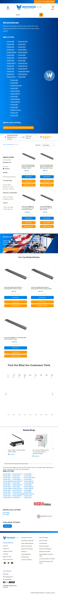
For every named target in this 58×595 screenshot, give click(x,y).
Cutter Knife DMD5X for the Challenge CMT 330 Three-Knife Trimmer (28, 208)
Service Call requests (45, 548)
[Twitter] (8, 563)
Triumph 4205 (10, 47)
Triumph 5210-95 (22, 63)
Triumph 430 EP (11, 63)
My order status (7, 579)
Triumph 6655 (14, 104)
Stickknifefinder (9, 144)
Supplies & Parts (8, 199)
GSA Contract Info (8, 559)
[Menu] (8, 7)
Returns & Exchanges (27, 548)
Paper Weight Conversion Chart (46, 555)
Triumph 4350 (10, 68)
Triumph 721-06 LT (15, 110)
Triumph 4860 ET (22, 57)
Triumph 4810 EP (22, 41)
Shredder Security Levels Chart (46, 562)
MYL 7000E (6, 514)
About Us (5, 546)
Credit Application (26, 554)
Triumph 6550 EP (15, 93)
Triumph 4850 (22, 55)
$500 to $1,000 (8, 186)
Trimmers (7, 168)
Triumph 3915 (10, 44)
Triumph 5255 (14, 80)
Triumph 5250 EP (22, 74)
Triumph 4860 (22, 60)
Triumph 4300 (10, 57)
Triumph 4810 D (11, 76)
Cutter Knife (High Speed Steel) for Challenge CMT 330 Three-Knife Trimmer (46, 166)
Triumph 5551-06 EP (16, 85)
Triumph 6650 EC (15, 99)
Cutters (6, 166)
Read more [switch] (7, 526)
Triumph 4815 (22, 47)
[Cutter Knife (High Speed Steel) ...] (29, 156)
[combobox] (29, 15)
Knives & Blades (8, 197)
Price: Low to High (8, 207)
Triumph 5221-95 (22, 68)
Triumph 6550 (14, 96)
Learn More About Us (11, 249)
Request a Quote (7, 551)
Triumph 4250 (10, 55)
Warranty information (44, 551)
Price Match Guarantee (27, 540)
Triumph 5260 (14, 82)
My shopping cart (8, 576)
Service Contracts (44, 546)
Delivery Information (26, 546)
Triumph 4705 (10, 74)
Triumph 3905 (10, 41)
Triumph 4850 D (22, 49)
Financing (24, 551)
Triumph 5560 (14, 88)
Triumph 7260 (14, 115)
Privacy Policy (25, 557)
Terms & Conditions (26, 559)
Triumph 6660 (14, 107)
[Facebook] (5, 563)
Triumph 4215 (10, 49)
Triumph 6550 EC (15, 91)
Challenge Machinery (10, 176)
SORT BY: (38, 145)
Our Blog (5, 554)
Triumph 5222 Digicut (24, 71)
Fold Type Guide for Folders (47, 558)
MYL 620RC (6, 512)
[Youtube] (12, 563)
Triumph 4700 (10, 71)
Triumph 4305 (10, 60)
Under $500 (7, 184)
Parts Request (43, 543)
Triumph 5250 (22, 76)
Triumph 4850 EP (22, 52)
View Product (28, 176)
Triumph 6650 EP (15, 102)
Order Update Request (27, 543)
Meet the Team (7, 556)
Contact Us (6, 548)
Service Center (43, 540)
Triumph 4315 (10, 66)
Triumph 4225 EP (11, 52)
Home (4, 144)
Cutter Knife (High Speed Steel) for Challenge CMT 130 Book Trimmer (28, 166)
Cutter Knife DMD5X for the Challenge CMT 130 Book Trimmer (46, 208)
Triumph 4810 (22, 44)
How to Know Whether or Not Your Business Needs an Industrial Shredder (41, 451)
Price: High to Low (8, 209)
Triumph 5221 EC (23, 66)
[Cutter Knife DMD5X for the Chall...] (29, 198)
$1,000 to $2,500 (9, 189)
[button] (5, 393)
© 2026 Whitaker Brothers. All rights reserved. (43, 592)
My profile (5, 574)
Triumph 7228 (14, 112)
